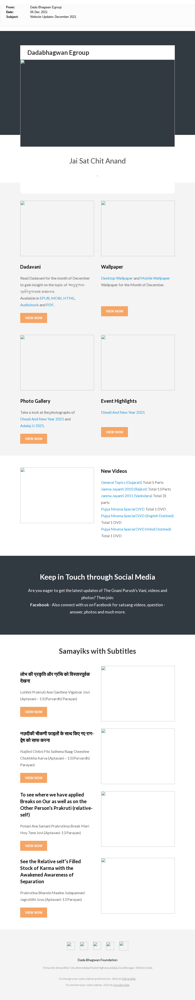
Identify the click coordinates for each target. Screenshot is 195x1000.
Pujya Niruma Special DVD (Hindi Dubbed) (136, 529)
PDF (49, 304)
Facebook (39, 604)
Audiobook (29, 304)
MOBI (56, 298)
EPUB (45, 298)
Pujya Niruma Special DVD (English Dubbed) (137, 515)
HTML (69, 298)
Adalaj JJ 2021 (32, 425)
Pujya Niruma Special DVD (123, 509)
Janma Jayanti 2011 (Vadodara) (126, 495)
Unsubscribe (121, 985)
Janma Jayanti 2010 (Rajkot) (124, 489)
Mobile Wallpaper (155, 278)
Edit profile (129, 978)
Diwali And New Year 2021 (42, 419)
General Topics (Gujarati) (121, 482)
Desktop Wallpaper (117, 278)
